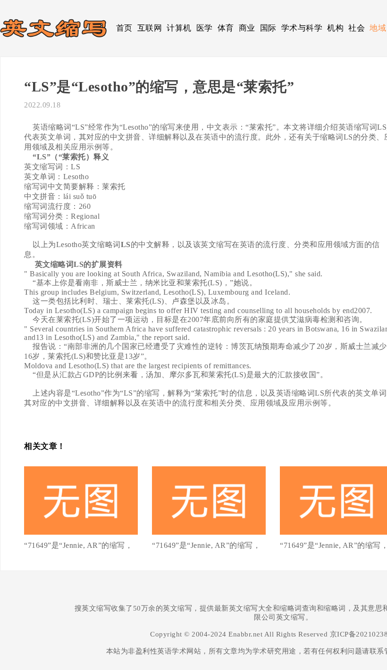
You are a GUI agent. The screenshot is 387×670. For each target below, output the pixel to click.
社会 (356, 28)
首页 (124, 28)
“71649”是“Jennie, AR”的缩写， (78, 545)
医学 (204, 28)
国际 (268, 28)
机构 (335, 28)
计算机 (179, 28)
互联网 (149, 28)
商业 (247, 28)
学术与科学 (302, 28)
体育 (226, 28)
